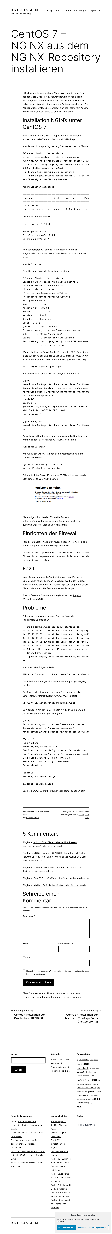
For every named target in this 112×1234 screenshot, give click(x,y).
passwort (80, 1092)
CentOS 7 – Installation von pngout (58, 1144)
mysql (80, 1087)
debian (92, 1068)
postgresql (81, 1095)
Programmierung (58, 1067)
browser (96, 1059)
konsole (81, 1079)
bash (86, 1059)
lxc (99, 1080)
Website (26, 957)
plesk (91, 1091)
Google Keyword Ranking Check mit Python (59, 1125)
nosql (98, 1088)
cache (78, 1064)
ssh (89, 1099)
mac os (82, 1084)
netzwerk (87, 1088)
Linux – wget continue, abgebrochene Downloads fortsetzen (25, 1144)
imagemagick (86, 1075)
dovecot (80, 1072)
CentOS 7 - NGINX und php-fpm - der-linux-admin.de (61, 878)
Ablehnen (82, 1228)
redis (83, 1099)
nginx (87, 817)
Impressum (95, 10)
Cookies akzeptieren (66, 1228)
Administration (83, 811)
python (88, 1095)
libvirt (88, 1080)
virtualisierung (83, 1103)
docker (97, 1068)
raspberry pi (94, 1095)
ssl (93, 1099)
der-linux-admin (32, 817)
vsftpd (91, 1103)
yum (79, 1106)
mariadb (88, 1084)
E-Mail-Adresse (66, 943)
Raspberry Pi (80, 10)
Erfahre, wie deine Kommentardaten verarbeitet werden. (52, 997)
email (87, 1072)
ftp (95, 1072)
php (86, 1092)
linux (87, 814)
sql (87, 1099)
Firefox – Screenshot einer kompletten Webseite (60, 1204)
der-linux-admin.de (25, 10)
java (92, 1075)
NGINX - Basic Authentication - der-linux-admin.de (59, 885)
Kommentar (29, 916)
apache (80, 1059)
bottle (91, 1059)
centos (81, 814)
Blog (49, 10)
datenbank (82, 1068)
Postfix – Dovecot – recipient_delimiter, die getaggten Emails (26, 1125)
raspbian (79, 1099)
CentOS (59, 10)
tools (97, 1098)
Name (26, 943)
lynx (78, 1084)
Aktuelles (55, 1063)
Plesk (68, 10)
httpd (79, 1075)
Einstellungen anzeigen (98, 1228)
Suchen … (15, 1054)
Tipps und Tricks (58, 1071)
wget (95, 1103)
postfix (98, 1091)
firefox (92, 1072)
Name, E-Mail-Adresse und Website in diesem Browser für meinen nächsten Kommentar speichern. (57, 972)
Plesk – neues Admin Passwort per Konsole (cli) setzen (61, 1177)
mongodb (95, 1084)
